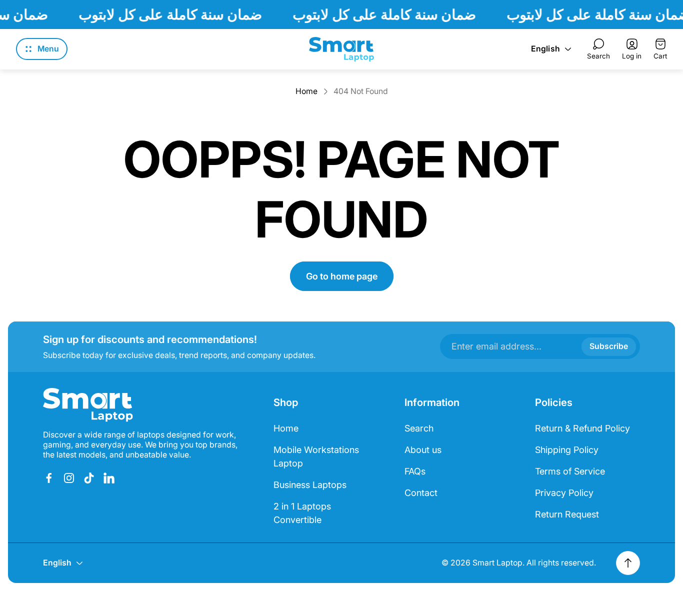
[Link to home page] (88, 405)
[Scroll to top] (628, 563)
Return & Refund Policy (582, 428)
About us (423, 449)
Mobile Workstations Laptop (316, 456)
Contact (421, 493)
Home (307, 91)
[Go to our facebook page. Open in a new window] (49, 478)
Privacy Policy (564, 493)
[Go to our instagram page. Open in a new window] (69, 478)
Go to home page (342, 276)
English (545, 49)
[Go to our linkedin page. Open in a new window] (109, 478)
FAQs (415, 471)
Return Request (567, 514)
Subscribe (609, 346)
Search (419, 428)
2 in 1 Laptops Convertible (302, 513)
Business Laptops (310, 485)
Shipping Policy (566, 449)
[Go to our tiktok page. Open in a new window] (89, 478)
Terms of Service (570, 471)
